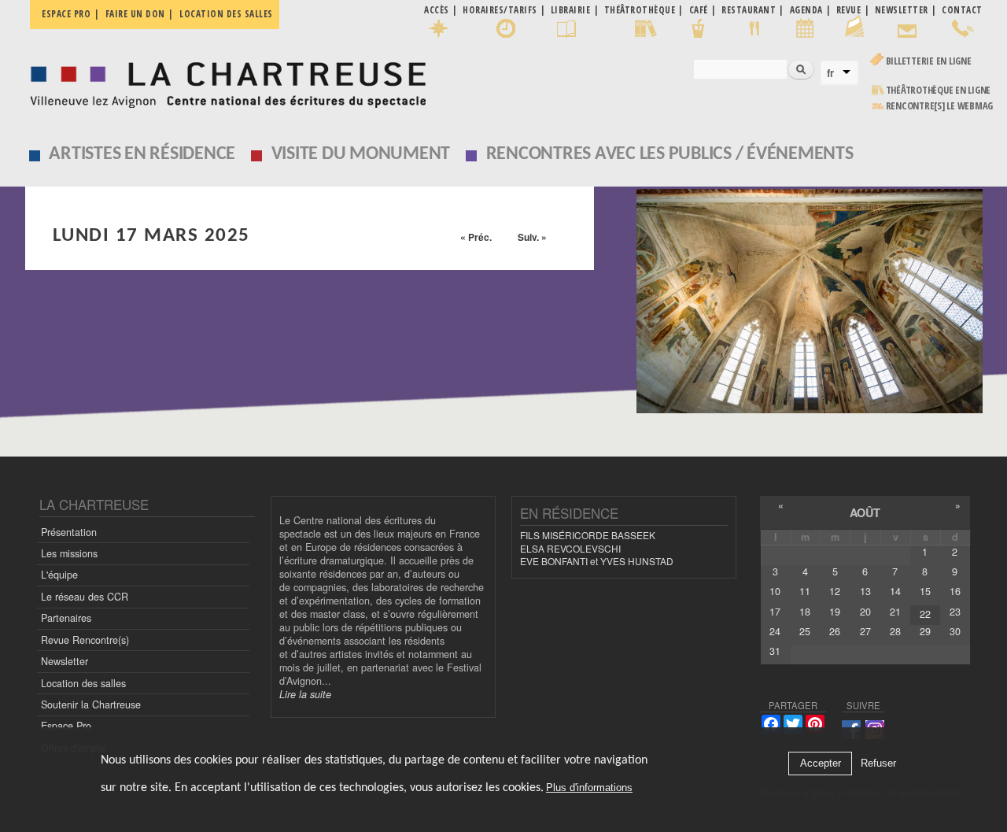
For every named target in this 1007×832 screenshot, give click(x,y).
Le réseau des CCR (84, 597)
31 (774, 651)
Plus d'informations (589, 788)
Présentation (69, 532)
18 (804, 612)
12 (834, 591)
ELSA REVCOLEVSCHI (570, 548)
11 (804, 591)
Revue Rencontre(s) (85, 640)
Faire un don (135, 14)
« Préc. (476, 237)
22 (925, 614)
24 (774, 631)
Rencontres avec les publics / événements (670, 154)
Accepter (820, 764)
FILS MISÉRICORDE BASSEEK (587, 535)
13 (865, 591)
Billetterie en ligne (929, 61)
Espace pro (66, 14)
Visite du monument (361, 154)
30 (955, 631)
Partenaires (66, 618)
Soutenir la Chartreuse (91, 704)
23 (955, 612)
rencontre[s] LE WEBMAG (940, 106)
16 (955, 591)
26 (834, 631)
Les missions (69, 553)
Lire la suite (305, 694)
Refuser (878, 764)
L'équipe (59, 575)
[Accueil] (223, 81)
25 (804, 631)
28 (895, 631)
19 (834, 612)
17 (774, 612)
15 (925, 591)
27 (865, 631)
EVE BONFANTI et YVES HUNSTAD (596, 561)
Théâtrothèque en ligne (938, 90)
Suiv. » (532, 237)
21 (895, 612)
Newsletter (64, 661)
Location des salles (226, 14)
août (865, 512)
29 (925, 631)
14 (895, 591)
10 (774, 591)
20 (865, 612)
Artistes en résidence (142, 154)
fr (830, 73)
